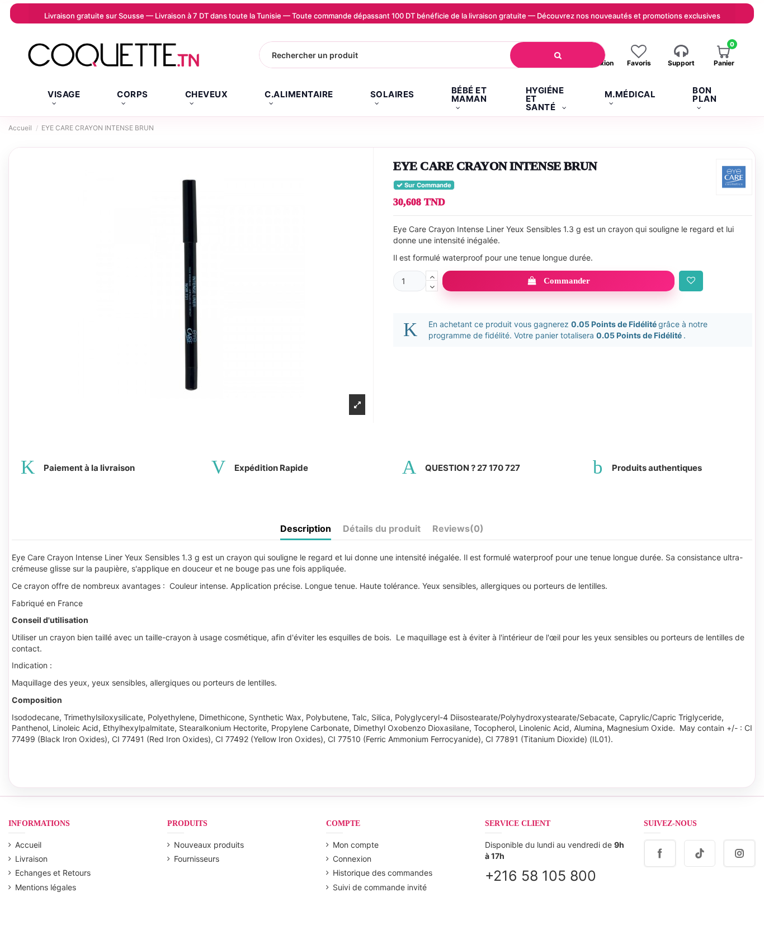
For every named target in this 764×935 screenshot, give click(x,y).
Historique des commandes (382, 872)
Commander (567, 280)
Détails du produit (382, 528)
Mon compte (356, 844)
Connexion (352, 858)
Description (305, 528)
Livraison (31, 858)
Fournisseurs (196, 858)
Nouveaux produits (209, 844)
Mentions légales (45, 887)
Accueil (28, 844)
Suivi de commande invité (380, 887)
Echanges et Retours (53, 872)
